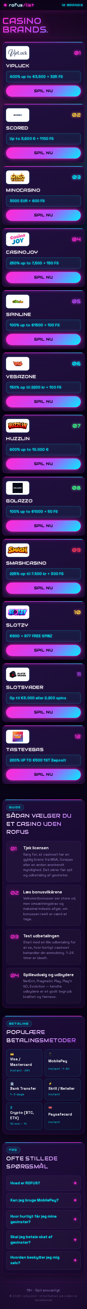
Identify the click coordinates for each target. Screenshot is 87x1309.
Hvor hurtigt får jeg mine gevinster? (33, 1219)
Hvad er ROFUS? (25, 1183)
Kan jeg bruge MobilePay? (34, 1200)
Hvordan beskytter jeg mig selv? (34, 1260)
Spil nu (43, 91)
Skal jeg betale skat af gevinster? (31, 1239)
